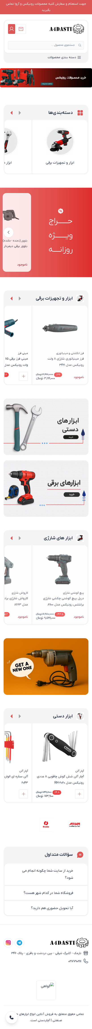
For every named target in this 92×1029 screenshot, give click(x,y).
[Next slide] (11, 112)
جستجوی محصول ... (63, 45)
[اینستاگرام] (8, 942)
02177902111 (74, 961)
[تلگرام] (19, 942)
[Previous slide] (19, 112)
